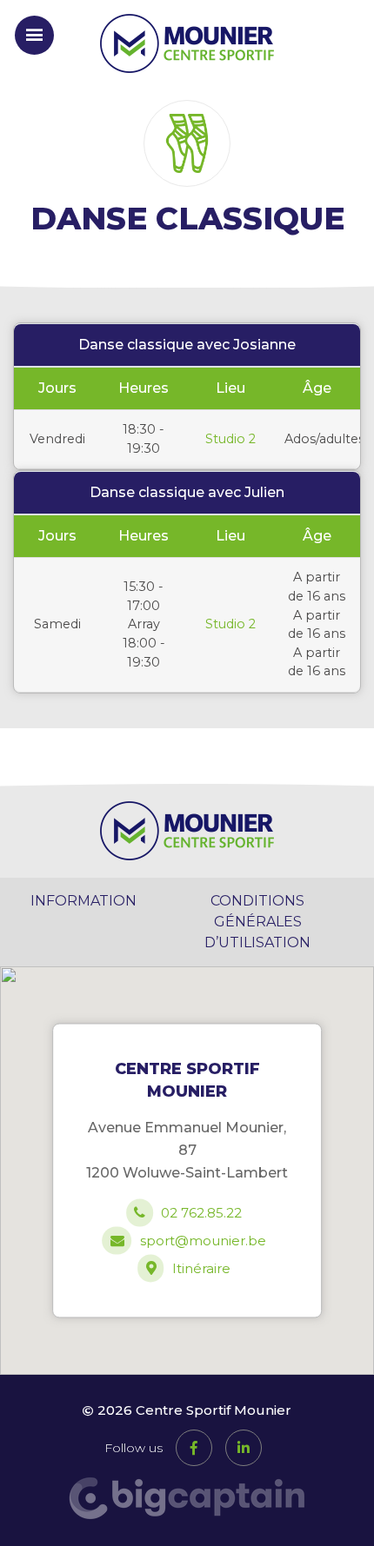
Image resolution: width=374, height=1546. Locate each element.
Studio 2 (230, 439)
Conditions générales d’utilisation (257, 921)
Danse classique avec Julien (187, 492)
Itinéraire (201, 1269)
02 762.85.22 (201, 1213)
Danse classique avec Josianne (187, 344)
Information (83, 900)
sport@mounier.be (203, 1241)
